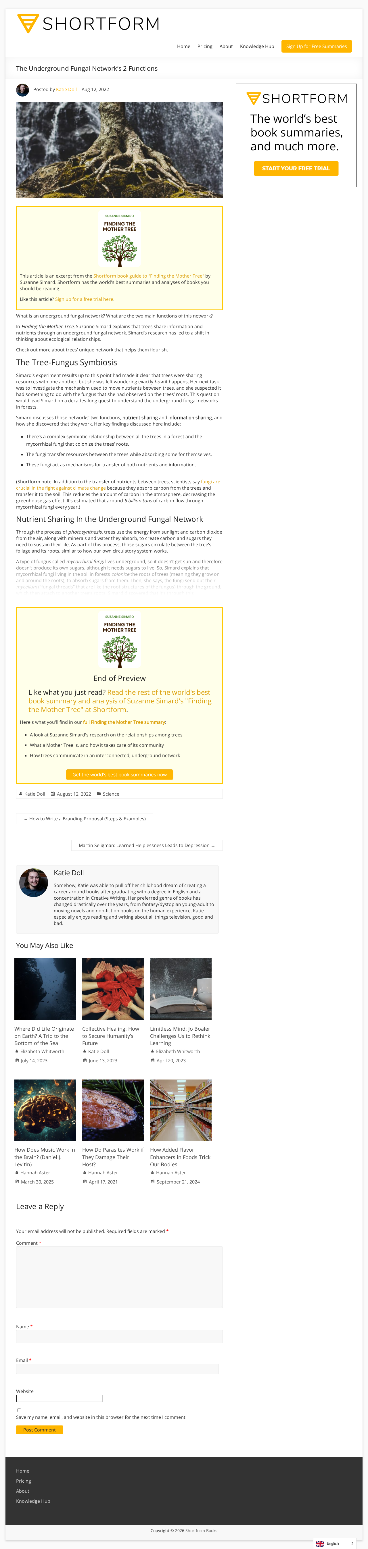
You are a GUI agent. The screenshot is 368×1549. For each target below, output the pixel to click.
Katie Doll (66, 89)
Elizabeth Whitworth (42, 1051)
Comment (28, 1243)
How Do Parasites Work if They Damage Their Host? (113, 1156)
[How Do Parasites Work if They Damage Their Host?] (113, 1082)
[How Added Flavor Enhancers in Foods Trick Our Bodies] (181, 1082)
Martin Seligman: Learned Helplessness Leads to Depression (147, 845)
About (226, 46)
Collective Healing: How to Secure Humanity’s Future (110, 1035)
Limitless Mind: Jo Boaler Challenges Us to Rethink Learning (180, 1035)
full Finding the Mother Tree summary (124, 722)
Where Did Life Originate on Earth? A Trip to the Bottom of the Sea (44, 1035)
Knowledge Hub (257, 46)
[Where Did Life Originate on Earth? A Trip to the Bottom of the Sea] (45, 961)
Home (183, 46)
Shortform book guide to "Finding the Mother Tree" (148, 276)
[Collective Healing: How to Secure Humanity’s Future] (113, 961)
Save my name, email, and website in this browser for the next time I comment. (101, 1417)
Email (24, 1360)
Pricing (205, 46)
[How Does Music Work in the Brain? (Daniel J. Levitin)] (45, 1082)
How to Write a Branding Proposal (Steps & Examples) (85, 818)
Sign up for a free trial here (84, 299)
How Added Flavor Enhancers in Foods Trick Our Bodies (180, 1156)
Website (25, 1391)
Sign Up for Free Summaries (316, 46)
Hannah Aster (35, 1172)
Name (24, 1326)
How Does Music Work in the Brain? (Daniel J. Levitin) (44, 1156)
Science (111, 794)
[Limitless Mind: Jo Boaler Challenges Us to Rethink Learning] (181, 961)
